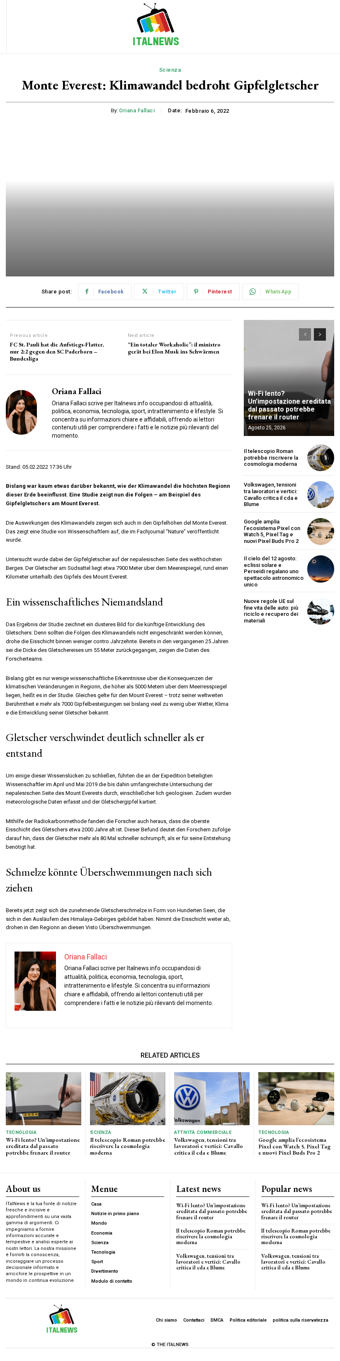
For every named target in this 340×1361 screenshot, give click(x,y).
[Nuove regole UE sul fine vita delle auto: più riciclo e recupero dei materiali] (320, 611)
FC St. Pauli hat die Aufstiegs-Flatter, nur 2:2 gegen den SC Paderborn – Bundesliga (57, 351)
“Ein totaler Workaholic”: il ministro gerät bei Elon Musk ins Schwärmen (174, 348)
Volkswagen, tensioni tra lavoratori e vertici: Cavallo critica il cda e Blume (271, 494)
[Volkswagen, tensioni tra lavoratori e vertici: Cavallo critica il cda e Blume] (320, 494)
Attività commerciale (202, 1132)
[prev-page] (305, 334)
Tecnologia (21, 1132)
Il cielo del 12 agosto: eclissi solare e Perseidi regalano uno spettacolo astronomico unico (274, 571)
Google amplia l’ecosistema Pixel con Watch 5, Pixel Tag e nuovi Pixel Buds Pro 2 (272, 531)
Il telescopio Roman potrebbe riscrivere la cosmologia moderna (271, 457)
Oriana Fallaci (137, 110)
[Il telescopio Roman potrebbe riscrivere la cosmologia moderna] (320, 457)
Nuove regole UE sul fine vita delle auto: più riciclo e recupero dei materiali (271, 611)
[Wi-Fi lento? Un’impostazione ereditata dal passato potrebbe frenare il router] (289, 378)
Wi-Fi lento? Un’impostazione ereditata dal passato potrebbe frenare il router (289, 405)
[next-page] (320, 334)
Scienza (170, 70)
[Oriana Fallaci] (26, 412)
